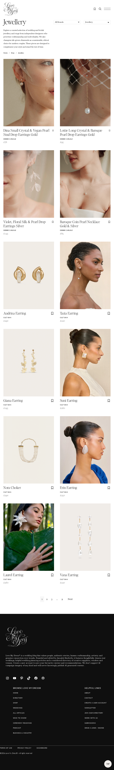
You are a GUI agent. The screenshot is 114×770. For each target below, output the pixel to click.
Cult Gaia (7, 317)
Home (5, 53)
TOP (107, 764)
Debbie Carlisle (9, 139)
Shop (12, 53)
